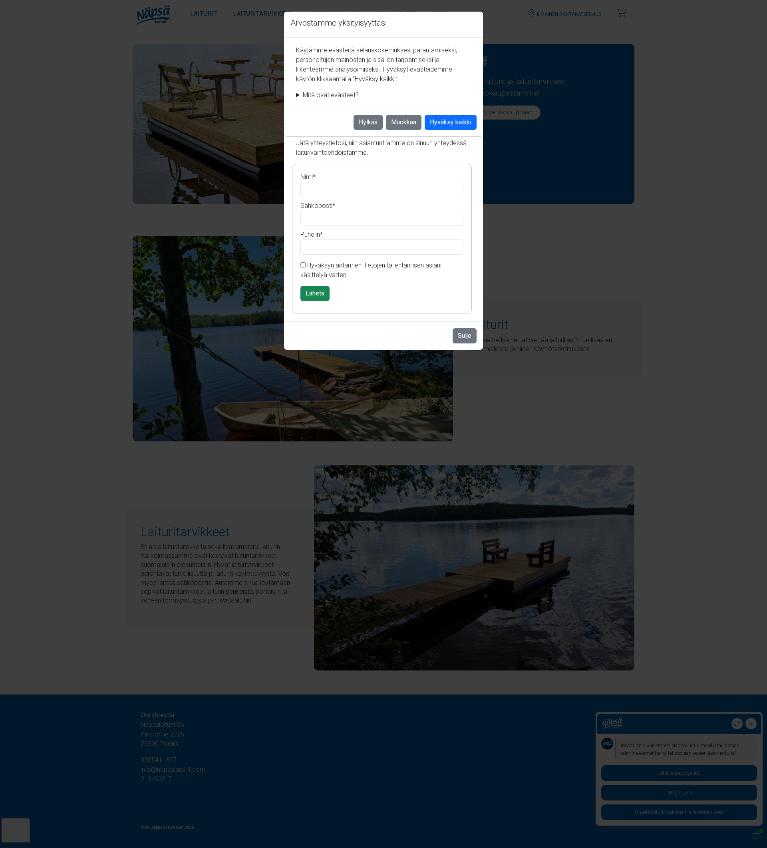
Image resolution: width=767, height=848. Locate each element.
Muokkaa (403, 122)
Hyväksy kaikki (450, 122)
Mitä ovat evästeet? (331, 95)
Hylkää (368, 122)
